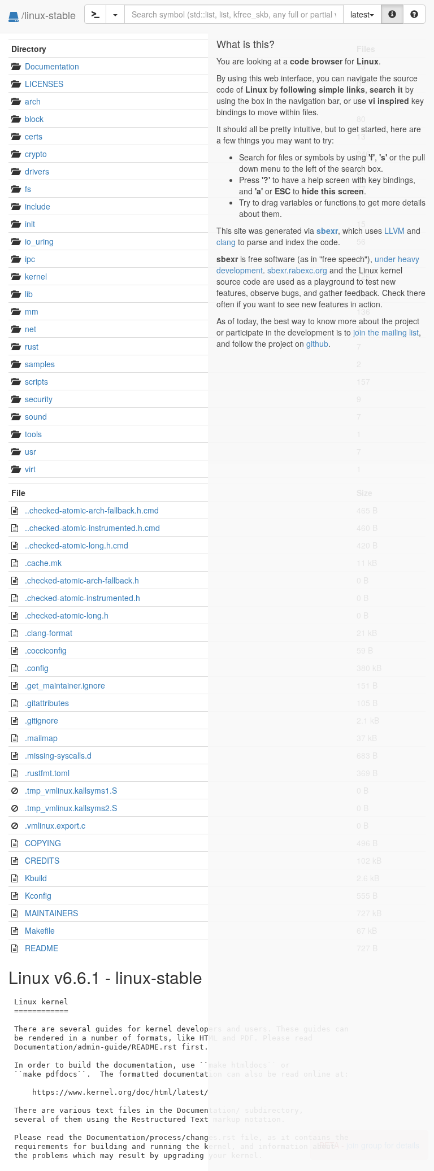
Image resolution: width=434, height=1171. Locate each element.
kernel (36, 276)
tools (33, 433)
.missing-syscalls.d (58, 755)
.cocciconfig (46, 650)
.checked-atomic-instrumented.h (82, 597)
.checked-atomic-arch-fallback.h (82, 580)
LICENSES (44, 83)
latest (360, 14)
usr (30, 451)
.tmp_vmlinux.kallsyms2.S (71, 807)
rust (31, 346)
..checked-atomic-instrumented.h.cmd (92, 527)
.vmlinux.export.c (55, 825)
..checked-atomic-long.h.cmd (76, 545)
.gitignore (41, 720)
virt (30, 469)
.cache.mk (43, 562)
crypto (36, 153)
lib (29, 293)
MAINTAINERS (51, 912)
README (41, 948)
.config (37, 667)
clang (226, 241)
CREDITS (42, 860)
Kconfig (38, 895)
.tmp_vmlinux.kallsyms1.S (71, 790)
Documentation (52, 66)
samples (40, 363)
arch (33, 101)
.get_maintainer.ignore (65, 685)
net (30, 328)
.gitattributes (47, 702)
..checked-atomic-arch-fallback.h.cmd (92, 510)
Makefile (40, 930)
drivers (37, 171)
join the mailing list (386, 332)
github (317, 343)
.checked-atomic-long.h (66, 615)
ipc (30, 258)
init (30, 223)
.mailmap (41, 737)
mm (31, 311)
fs (28, 188)
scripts (36, 381)
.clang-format (48, 632)
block (34, 118)
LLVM (394, 230)
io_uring (39, 241)
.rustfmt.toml (47, 772)
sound (36, 416)
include (37, 206)
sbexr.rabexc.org (297, 270)
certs (33, 136)
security (39, 398)
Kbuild (36, 877)
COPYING (43, 842)
